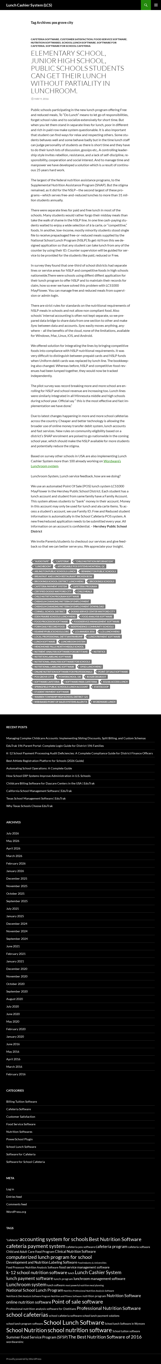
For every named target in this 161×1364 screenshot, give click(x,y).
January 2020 (15, 1036)
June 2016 (13, 1044)
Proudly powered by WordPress (23, 1358)
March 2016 (14, 1066)
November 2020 (16, 976)
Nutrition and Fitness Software (66, 1296)
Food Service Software (110, 39)
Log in (10, 1189)
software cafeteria (47, 681)
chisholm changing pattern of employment (61, 601)
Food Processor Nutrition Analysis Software (32, 1267)
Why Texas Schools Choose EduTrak (29, 806)
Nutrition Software (124, 1295)
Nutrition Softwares (46, 42)
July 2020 (12, 1006)
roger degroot (96, 676)
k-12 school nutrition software (36, 1272)
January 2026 (15, 871)
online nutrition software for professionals (63, 671)
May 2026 (12, 841)
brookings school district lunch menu (59, 581)
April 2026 (13, 848)
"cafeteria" (62, 561)
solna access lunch (115, 681)
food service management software (84, 1267)
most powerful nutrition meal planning (84, 1285)
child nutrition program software (56, 596)
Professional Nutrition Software (109, 1308)
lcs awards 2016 (85, 631)
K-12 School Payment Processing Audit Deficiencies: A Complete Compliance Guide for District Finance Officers (79, 753)
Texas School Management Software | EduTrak (36, 798)
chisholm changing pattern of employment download (69, 606)
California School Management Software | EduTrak (39, 791)
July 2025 (12, 908)
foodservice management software (96, 621)
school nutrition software (80, 1329)
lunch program (63, 1279)
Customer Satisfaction (76, 39)
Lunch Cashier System (98, 1272)
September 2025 (17, 901)
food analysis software (97, 616)
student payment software (51, 691)
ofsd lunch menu (90, 666)
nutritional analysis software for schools (62, 661)
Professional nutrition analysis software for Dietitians (41, 1308)
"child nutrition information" (94, 561)
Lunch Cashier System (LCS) (29, 5)
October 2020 (15, 984)
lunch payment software (104, 636)
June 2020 (13, 1014)
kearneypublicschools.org (51, 631)
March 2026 (14, 856)
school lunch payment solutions (100, 1315)
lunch (71, 1273)
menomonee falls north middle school (59, 646)
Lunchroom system (73, 641)
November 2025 (16, 886)
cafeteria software (139, 1247)
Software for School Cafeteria (68, 45)
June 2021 (13, 946)
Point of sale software (113, 671)
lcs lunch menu (110, 631)
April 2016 (13, 1059)
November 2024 (16, 931)
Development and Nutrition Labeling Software (41, 1262)
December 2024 (16, 923)
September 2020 (17, 991)
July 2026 (12, 833)
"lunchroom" (43, 566)
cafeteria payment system (50, 586)
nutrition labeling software (52, 656)
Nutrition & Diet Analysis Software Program (28, 1296)
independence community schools (92, 626)
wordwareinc (15, 1342)
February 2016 (16, 1074)
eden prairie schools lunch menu (55, 616)
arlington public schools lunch (54, 571)
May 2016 (12, 1051)
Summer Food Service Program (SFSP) (37, 1337)
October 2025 (15, 893)
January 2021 (15, 961)
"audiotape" (41, 561)
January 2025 (15, 916)
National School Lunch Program (34, 1289)
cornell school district (49, 611)
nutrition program (94, 1296)
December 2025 (16, 878)
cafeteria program (85, 586)
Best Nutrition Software (115, 1239)
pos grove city (43, 676)
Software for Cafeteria (20, 1154)
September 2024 (17, 938)
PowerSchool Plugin (19, 1139)
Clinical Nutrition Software (75, 1251)
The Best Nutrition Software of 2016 (105, 1337)
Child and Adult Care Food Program (30, 1251)
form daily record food (49, 626)
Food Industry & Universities (92, 1262)
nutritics (99, 651)
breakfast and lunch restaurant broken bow (63, 576)
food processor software (51, 621)
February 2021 (16, 953)
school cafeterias (27, 1314)
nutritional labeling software (54, 666)
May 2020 (12, 1021)
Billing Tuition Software (21, 1101)
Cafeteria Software (45, 39)
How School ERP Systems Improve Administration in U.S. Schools (48, 776)
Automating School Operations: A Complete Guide (39, 768)
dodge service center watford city (93, 611)
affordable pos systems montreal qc (81, 566)
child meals (84, 591)
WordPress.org (16, 1211)
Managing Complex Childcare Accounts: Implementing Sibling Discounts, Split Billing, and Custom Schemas (76, 738)
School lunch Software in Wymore (125, 1323)
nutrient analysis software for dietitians (61, 651)
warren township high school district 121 (61, 696)
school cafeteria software (65, 1315)
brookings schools (102, 581)
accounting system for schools (53, 1239)
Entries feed (14, 1196)
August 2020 (14, 999)
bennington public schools (98, 571)
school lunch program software (24, 1323)
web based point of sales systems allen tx (60, 701)
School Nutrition (26, 1330)
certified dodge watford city (52, 591)
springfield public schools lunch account (61, 686)
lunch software (44, 641)
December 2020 (16, 969)
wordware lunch (104, 701)
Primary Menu (156, 5)
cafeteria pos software (80, 1247)
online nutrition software (28, 1301)
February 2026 (16, 863)
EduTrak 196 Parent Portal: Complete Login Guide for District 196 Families (55, 745)
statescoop (101, 686)
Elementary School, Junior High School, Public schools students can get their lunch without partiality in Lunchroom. (77, 72)
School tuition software (126, 1331)
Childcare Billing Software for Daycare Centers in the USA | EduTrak (50, 783)
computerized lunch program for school (49, 1257)
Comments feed (16, 1204)
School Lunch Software (79, 42)
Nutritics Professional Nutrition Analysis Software (89, 1290)
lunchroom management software (99, 1278)
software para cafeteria (81, 681)
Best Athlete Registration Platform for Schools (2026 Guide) (45, 760)
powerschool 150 (70, 676)
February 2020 (16, 1029)
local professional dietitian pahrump (58, 636)
